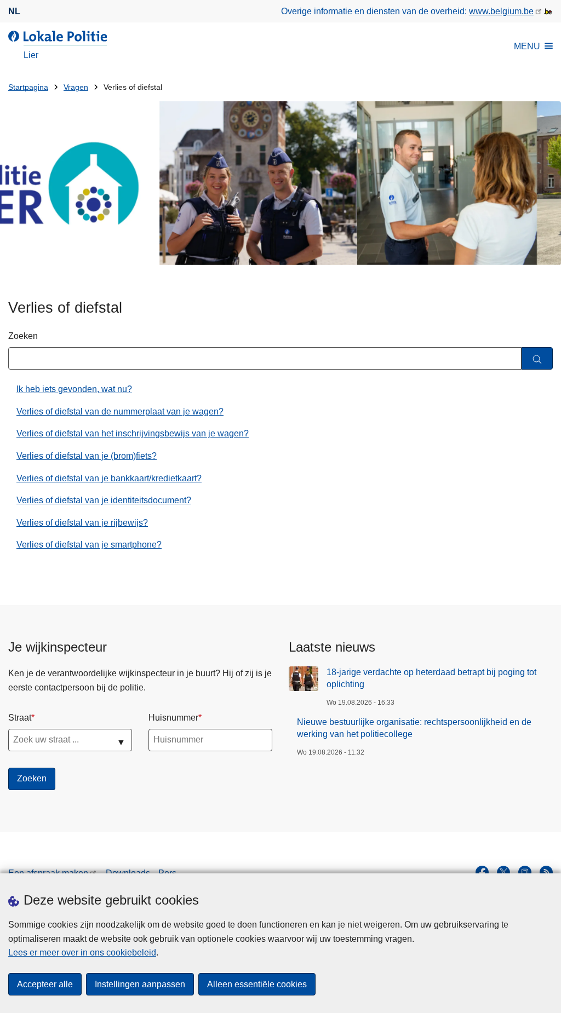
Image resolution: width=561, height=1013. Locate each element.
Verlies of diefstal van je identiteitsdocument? (103, 500)
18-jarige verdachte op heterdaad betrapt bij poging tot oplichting (431, 678)
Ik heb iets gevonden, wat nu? (74, 389)
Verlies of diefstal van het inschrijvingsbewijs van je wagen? (132, 433)
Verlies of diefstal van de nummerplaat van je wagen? (120, 411)
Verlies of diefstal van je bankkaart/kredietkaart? (109, 478)
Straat (19, 717)
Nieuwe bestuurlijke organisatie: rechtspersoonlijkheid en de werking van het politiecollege (414, 728)
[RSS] (546, 872)
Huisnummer (173, 717)
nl (14, 11)
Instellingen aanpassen (140, 984)
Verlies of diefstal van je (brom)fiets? (86, 456)
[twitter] (503, 872)
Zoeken (23, 336)
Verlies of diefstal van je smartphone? (89, 544)
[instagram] (524, 872)
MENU (527, 46)
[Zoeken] (537, 358)
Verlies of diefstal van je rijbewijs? (82, 522)
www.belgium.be (501, 11)
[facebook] (482, 872)
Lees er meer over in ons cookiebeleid (82, 952)
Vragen (76, 87)
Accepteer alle (45, 984)
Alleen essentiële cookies (257, 984)
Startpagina (28, 87)
